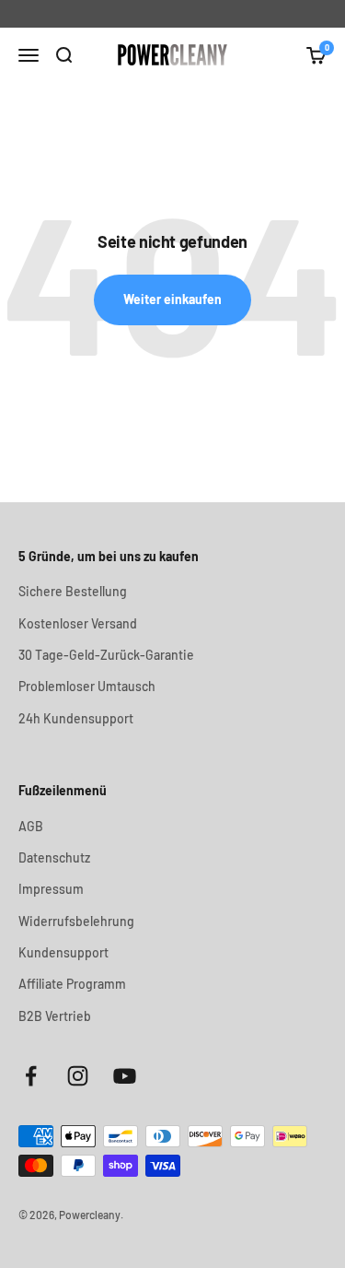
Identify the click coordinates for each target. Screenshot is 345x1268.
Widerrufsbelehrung (76, 921)
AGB (30, 826)
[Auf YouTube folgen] (124, 1075)
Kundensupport (63, 952)
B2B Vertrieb (54, 1016)
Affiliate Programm (72, 984)
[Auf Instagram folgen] (77, 1075)
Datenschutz (54, 857)
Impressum (51, 889)
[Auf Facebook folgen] (30, 1075)
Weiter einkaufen (172, 299)
